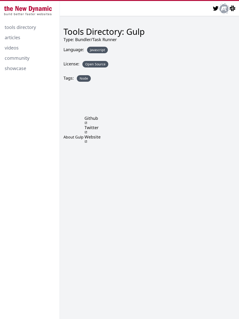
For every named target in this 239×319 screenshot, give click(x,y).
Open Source (95, 64)
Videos (12, 48)
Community (17, 58)
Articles (12, 37)
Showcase (15, 68)
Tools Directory (20, 27)
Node (84, 78)
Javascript (97, 50)
